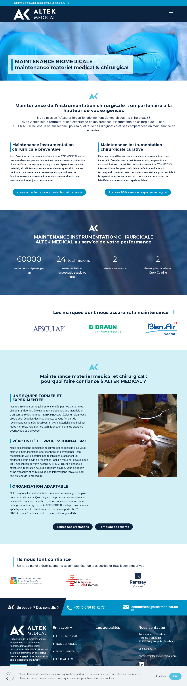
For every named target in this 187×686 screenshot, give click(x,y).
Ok (175, 676)
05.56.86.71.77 (60, 2)
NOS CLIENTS (65, 651)
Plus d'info (161, 676)
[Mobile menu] (171, 14)
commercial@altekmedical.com (31, 2)
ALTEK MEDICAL (66, 636)
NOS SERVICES (66, 643)
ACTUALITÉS (64, 659)
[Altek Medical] (35, 14)
